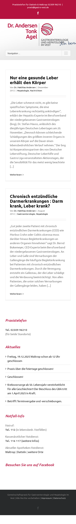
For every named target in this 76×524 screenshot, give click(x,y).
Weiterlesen (16, 174)
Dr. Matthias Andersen (25, 87)
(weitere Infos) (30, 440)
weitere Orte (35, 452)
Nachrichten (36, 90)
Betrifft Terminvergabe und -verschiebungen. (34, 401)
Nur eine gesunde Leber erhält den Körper (34, 80)
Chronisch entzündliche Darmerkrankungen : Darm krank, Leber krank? (36, 201)
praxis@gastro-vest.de (38, 7)
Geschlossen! (15, 376)
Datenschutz (59, 498)
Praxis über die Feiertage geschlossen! (30, 368)
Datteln (21, 452)
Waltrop (10, 452)
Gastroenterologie (26, 213)
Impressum (46, 498)
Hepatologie (23, 90)
